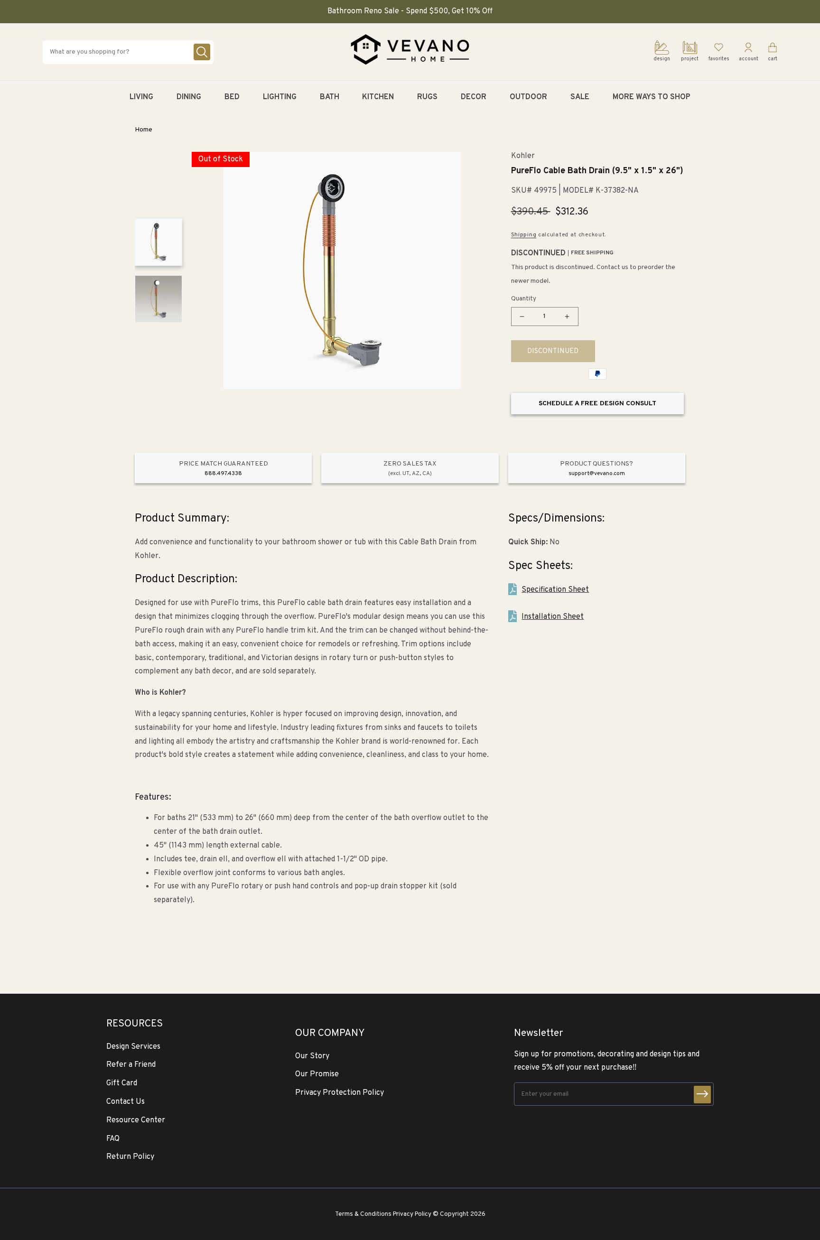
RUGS (427, 97)
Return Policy (130, 1157)
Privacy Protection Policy (339, 1093)
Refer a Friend (131, 1065)
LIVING (141, 97)
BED (232, 97)
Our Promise (317, 1074)
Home (143, 130)
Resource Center (135, 1120)
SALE (579, 97)
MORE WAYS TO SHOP (651, 97)
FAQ (113, 1139)
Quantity (523, 299)
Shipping (524, 235)
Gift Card (121, 1083)
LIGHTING (280, 97)
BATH (329, 97)
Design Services (133, 1047)
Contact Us (125, 1102)
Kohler (523, 156)
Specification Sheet (555, 590)
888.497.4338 (223, 473)
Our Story (312, 1056)
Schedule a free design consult (597, 404)
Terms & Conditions (363, 1214)
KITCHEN (378, 97)
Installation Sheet (553, 617)
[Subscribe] (702, 1094)
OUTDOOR (528, 97)
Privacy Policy (412, 1214)
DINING (189, 97)
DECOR (473, 97)
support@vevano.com (596, 473)
